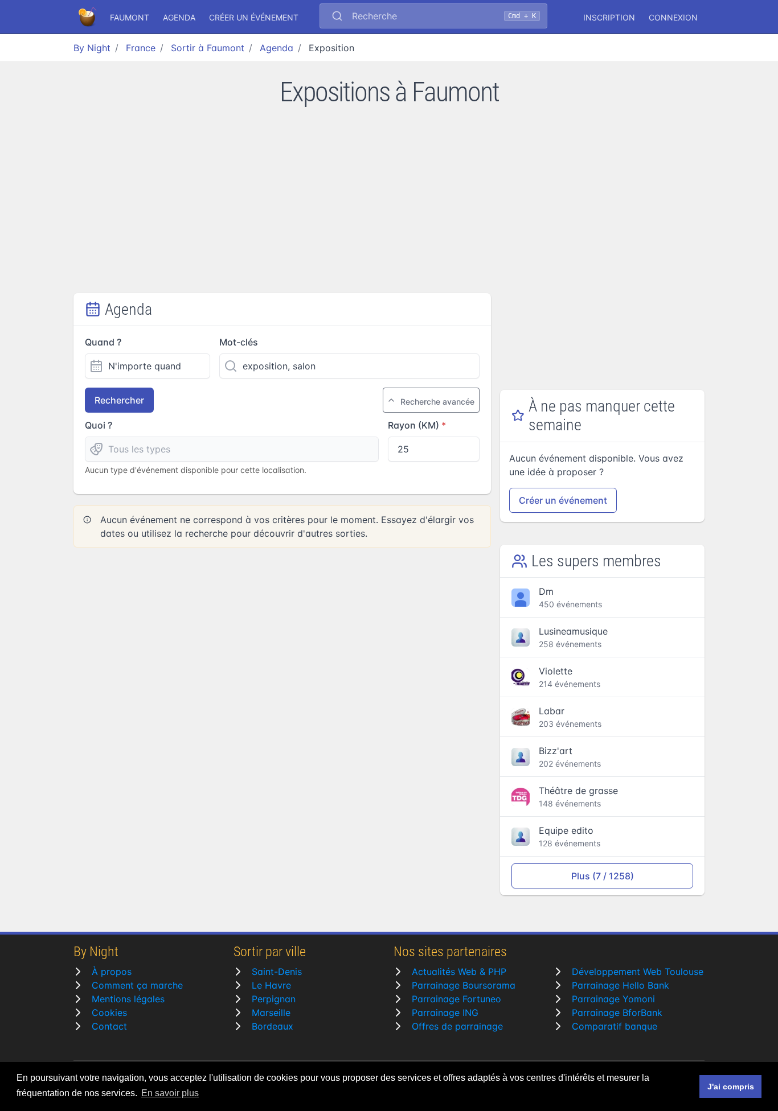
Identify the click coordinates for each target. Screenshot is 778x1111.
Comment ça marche (137, 985)
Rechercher (119, 400)
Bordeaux (272, 1026)
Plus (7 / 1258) (602, 876)
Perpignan (274, 999)
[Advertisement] (389, 207)
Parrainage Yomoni (613, 999)
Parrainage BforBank (617, 1012)
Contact (109, 1026)
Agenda (179, 17)
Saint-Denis (277, 971)
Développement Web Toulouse (637, 971)
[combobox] (433, 17)
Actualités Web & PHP (459, 971)
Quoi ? (98, 425)
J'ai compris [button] (730, 1086)
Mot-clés (238, 342)
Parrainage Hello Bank (620, 985)
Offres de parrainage (457, 1026)
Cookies (109, 1012)
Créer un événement (253, 17)
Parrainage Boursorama (463, 985)
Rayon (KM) (413, 425)
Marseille (271, 1012)
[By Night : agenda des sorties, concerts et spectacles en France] (88, 17)
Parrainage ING (445, 1012)
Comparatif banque (614, 1026)
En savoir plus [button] (170, 1093)
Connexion (673, 17)
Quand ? (103, 342)
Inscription (609, 17)
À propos (112, 971)
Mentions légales (128, 999)
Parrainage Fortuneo (456, 999)
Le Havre (271, 985)
